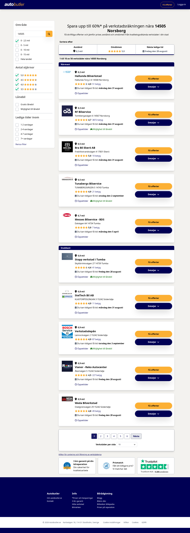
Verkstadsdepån (85, 331)
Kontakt (50, 501)
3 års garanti (77, 501)
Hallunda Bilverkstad (88, 76)
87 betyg (96, 339)
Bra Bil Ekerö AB (85, 147)
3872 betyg (97, 119)
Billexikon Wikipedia (105, 504)
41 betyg (96, 267)
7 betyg (96, 227)
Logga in (181, 4)
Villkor (126, 522)
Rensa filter (21, 144)
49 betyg (96, 411)
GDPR (144, 522)
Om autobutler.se (54, 498)
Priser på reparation (106, 507)
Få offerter (167, 4)
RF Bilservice (83, 112)
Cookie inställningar (111, 522)
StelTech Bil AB (84, 295)
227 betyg (97, 375)
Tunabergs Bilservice (88, 183)
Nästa (136, 436)
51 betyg (96, 84)
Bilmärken (76, 507)
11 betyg (96, 303)
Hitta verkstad (78, 504)
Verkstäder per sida (106, 444)
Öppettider (82, 93)
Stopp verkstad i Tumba (90, 259)
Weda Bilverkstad (86, 403)
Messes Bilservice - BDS (89, 219)
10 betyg (96, 155)
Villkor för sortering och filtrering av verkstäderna (80, 454)
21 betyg (96, 191)
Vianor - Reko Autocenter (91, 367)
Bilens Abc (101, 501)
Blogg (99, 498)
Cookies (135, 522)
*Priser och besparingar (82, 498)
